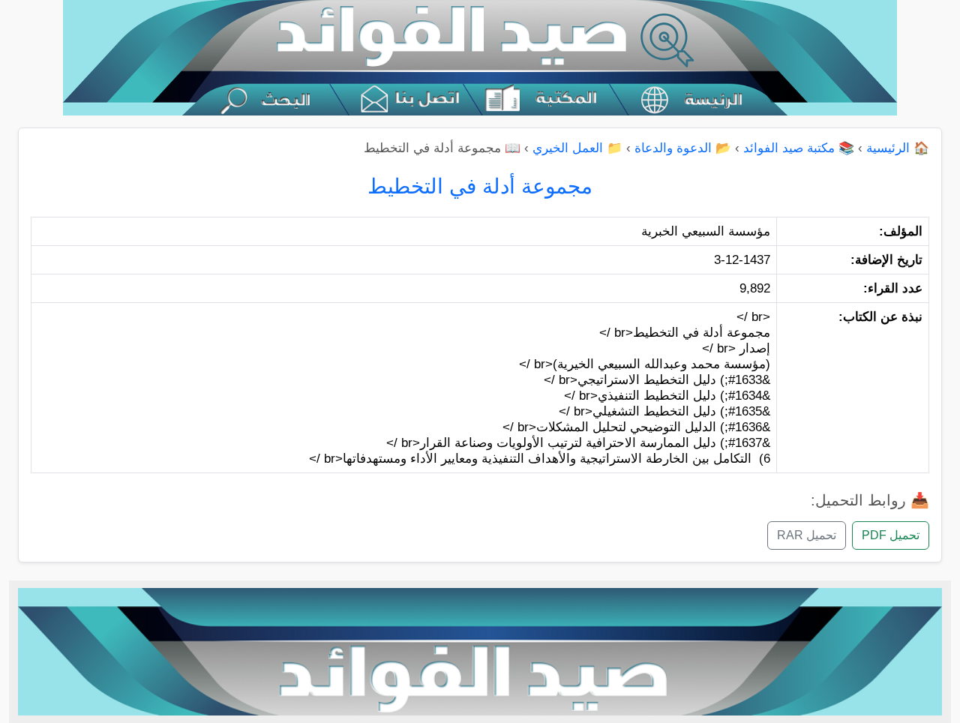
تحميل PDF (891, 535)
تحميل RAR (806, 535)
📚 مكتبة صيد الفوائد (798, 148)
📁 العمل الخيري (577, 148)
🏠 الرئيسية (897, 148)
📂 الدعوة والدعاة (682, 148)
